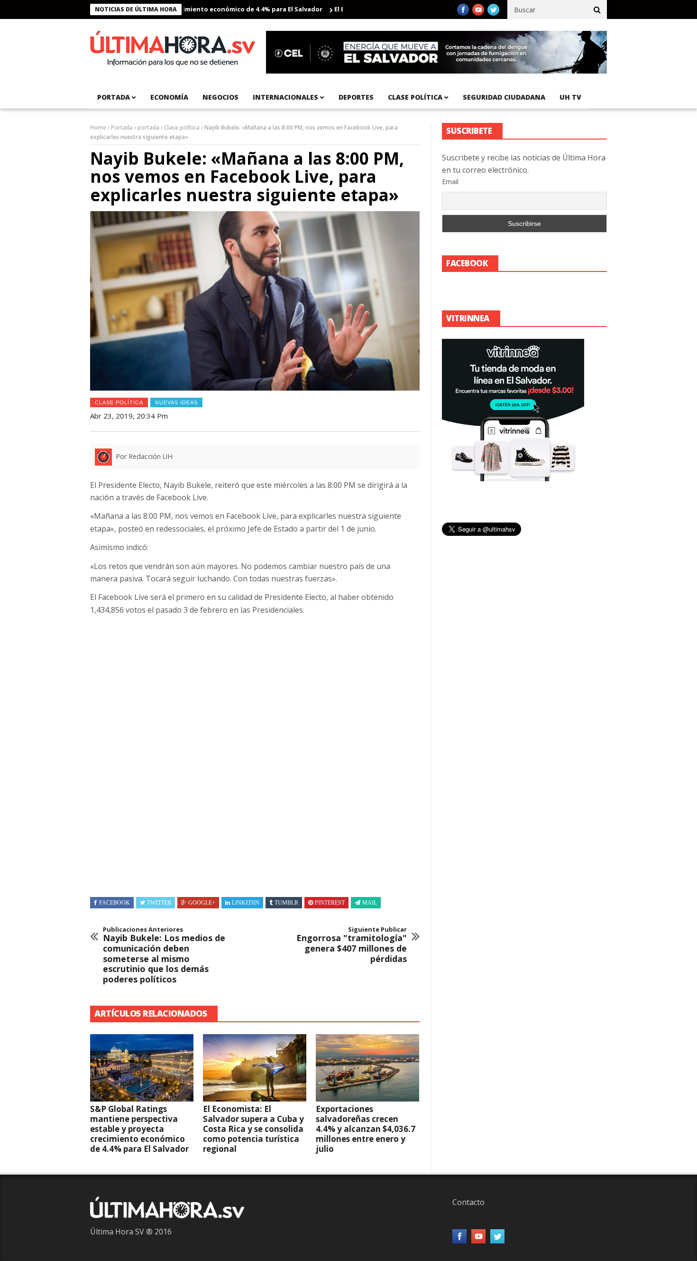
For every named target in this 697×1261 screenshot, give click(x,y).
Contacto (468, 1202)
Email (450, 181)
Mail (369, 902)
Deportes (356, 97)
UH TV (570, 97)
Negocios (220, 97)
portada (113, 97)
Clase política (415, 97)
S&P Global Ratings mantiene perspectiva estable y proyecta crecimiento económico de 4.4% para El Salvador (139, 1128)
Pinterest (330, 902)
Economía (169, 97)
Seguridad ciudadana (504, 97)
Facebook (114, 902)
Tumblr (286, 902)
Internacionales (285, 97)
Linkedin (245, 902)
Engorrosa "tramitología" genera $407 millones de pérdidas (351, 945)
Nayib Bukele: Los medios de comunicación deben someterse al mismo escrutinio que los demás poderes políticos (164, 955)
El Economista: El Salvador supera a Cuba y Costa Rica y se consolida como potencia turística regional (253, 1128)
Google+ (201, 902)
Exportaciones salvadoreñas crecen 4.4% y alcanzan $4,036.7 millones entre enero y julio (365, 1128)
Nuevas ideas (176, 402)
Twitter (159, 902)
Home (98, 127)
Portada (122, 127)
